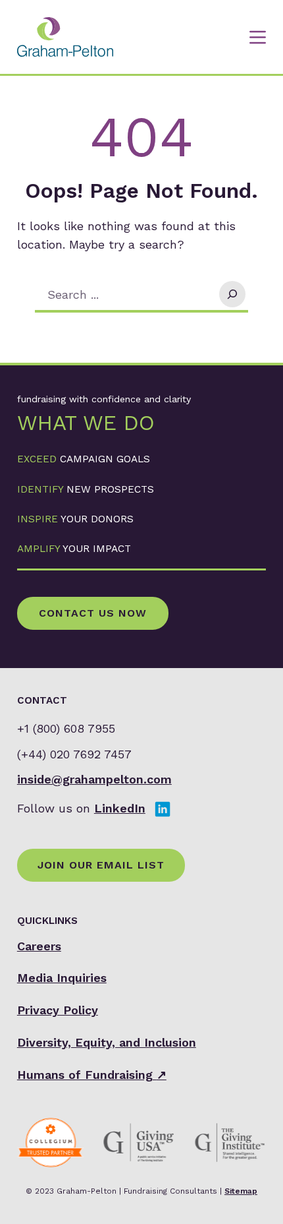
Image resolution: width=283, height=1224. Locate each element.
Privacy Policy (57, 1010)
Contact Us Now (93, 613)
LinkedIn (119, 808)
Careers (39, 946)
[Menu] (257, 37)
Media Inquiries (62, 978)
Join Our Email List (101, 865)
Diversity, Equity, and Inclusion (106, 1042)
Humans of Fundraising (92, 1075)
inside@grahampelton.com (94, 779)
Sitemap (240, 1191)
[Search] (232, 294)
